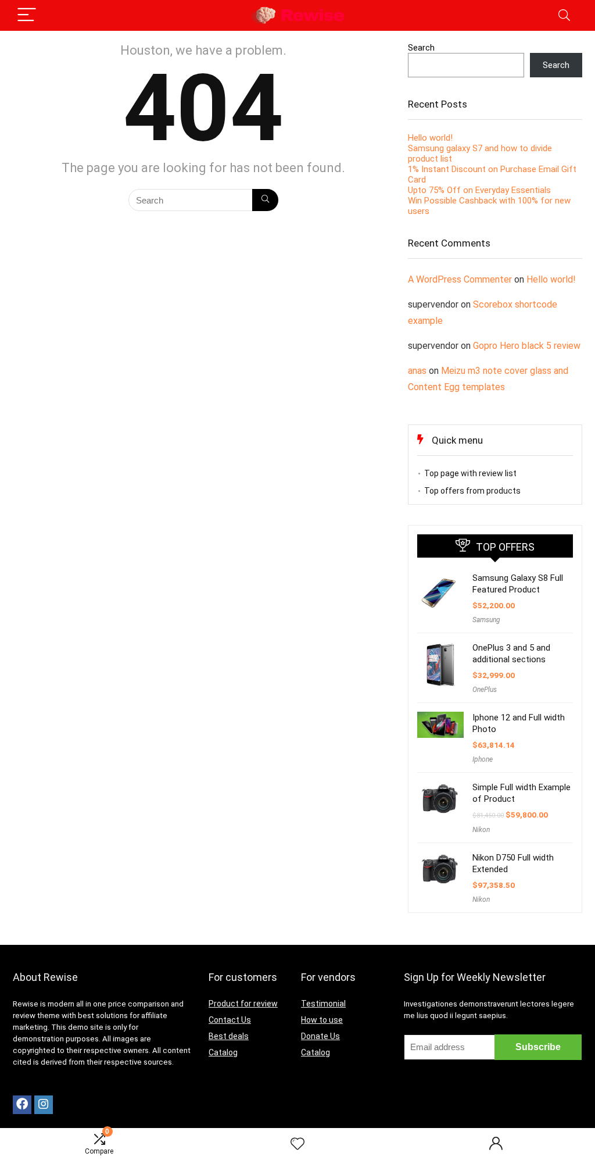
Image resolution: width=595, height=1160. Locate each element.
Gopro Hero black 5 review (526, 345)
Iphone (482, 759)
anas (417, 370)
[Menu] (27, 15)
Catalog (223, 1052)
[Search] (564, 15)
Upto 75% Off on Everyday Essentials (479, 190)
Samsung (486, 620)
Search (421, 47)
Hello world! (430, 138)
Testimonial (323, 1003)
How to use (322, 1020)
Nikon (481, 830)
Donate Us (320, 1036)
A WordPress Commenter (460, 279)
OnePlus (484, 690)
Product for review (243, 1003)
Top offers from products (472, 490)
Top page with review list (470, 473)
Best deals (229, 1036)
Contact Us (230, 1020)
